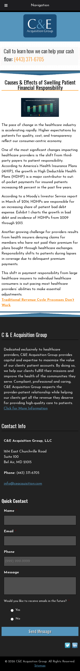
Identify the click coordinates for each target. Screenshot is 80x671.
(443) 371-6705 (29, 59)
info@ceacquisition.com (23, 483)
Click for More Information (26, 408)
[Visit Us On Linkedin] (74, 648)
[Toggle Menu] (6, 5)
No (18, 618)
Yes (18, 610)
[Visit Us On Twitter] (67, 648)
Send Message (40, 631)
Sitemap (40, 665)
